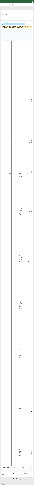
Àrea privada (4, 18)
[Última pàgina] (30, 467)
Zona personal (4, 16)
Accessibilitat (17, 478)
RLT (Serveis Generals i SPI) (6, 14)
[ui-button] (32, 2)
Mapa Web (14, 479)
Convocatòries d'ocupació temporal (7, 10)
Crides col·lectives (4, 11)
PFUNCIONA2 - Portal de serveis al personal (9, 1)
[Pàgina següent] (29, 467)
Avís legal (21, 479)
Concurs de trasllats (5, 15)
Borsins (3, 13)
